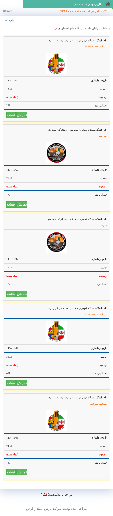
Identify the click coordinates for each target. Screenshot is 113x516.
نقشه (11, 115)
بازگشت (8, 20)
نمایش (22, 115)
